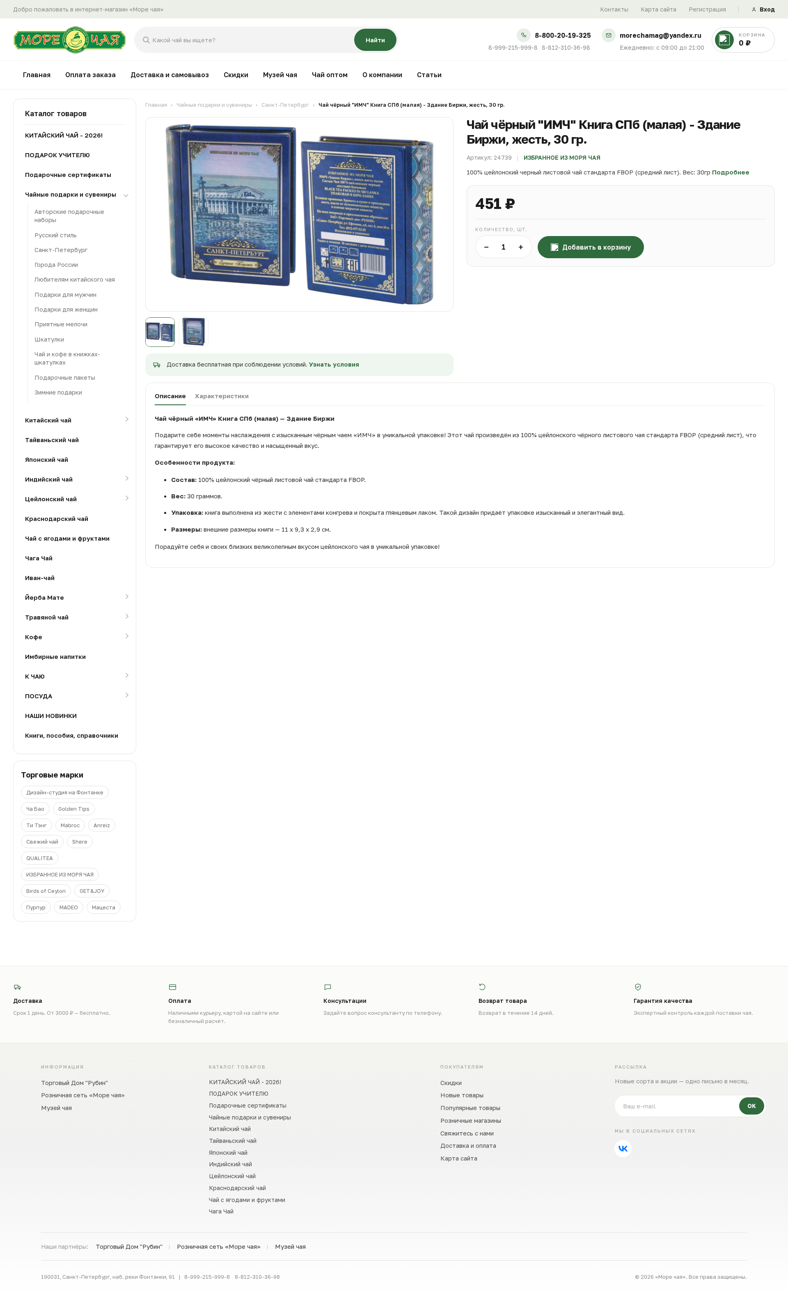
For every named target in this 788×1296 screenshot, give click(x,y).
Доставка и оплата (468, 1145)
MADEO (69, 907)
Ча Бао (35, 808)
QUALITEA (39, 858)
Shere (79, 841)
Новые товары (461, 1095)
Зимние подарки (58, 392)
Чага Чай (39, 558)
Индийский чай (49, 479)
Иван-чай (40, 577)
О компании (382, 75)
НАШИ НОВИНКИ (51, 715)
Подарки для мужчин (65, 294)
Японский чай (46, 459)
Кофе (33, 636)
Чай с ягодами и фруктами (67, 538)
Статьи (429, 75)
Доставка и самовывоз (170, 75)
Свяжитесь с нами (467, 1133)
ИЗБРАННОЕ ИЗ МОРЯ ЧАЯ (60, 874)
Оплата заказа (90, 75)
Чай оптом (330, 75)
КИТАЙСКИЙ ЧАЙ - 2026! (64, 135)
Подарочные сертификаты (68, 174)
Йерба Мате (44, 597)
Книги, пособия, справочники (71, 735)
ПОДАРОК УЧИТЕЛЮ (57, 154)
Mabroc (70, 825)
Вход (767, 9)
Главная (36, 75)
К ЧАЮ (35, 676)
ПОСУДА (38, 696)
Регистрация (707, 9)
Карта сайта (658, 9)
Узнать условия (334, 364)
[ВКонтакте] (623, 1148)
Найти (375, 40)
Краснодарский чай (56, 518)
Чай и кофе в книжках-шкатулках (67, 358)
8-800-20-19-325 (563, 35)
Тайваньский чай (52, 439)
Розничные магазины (470, 1120)
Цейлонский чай (51, 498)
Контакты (614, 9)
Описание (170, 395)
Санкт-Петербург (60, 249)
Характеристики (222, 395)
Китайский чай (48, 420)
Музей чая (280, 75)
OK (751, 1105)
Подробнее (730, 172)
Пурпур (36, 907)
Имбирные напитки (55, 656)
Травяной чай (47, 617)
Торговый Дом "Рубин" (74, 1082)
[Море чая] (70, 40)
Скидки (236, 75)
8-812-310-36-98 (566, 47)
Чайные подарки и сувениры (70, 194)
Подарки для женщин (66, 309)
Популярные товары (470, 1107)
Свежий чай (42, 841)
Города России (56, 264)
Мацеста (103, 907)
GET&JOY (92, 891)
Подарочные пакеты (64, 377)
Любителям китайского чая (74, 279)
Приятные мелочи (60, 324)
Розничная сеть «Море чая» (83, 1095)
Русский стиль (55, 235)
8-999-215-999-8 (513, 47)
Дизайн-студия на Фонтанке (64, 792)
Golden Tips (73, 808)
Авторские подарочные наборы (69, 215)
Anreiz (102, 825)
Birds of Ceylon (46, 891)
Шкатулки (49, 339)
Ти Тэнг (36, 825)
